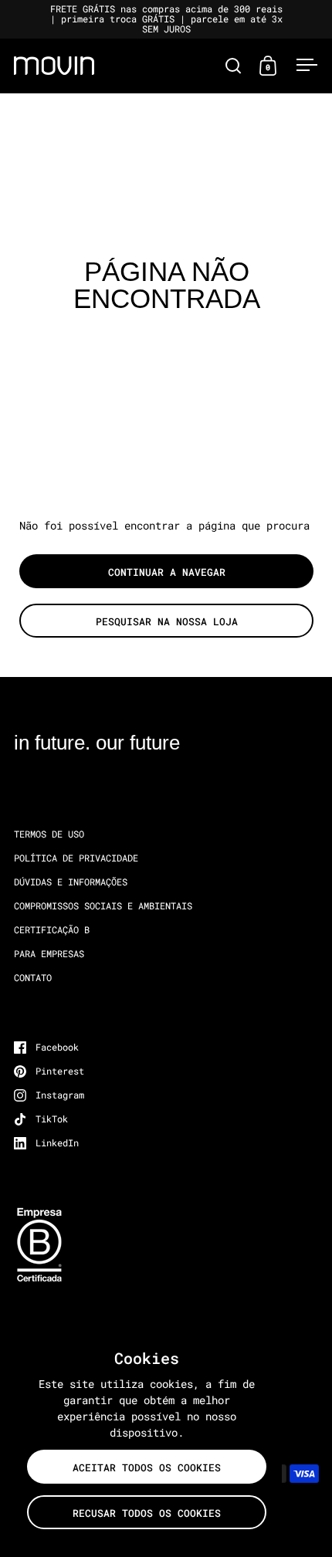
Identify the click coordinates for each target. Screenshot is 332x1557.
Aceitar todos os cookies (147, 1467)
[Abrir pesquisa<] (233, 65)
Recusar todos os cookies (147, 1513)
